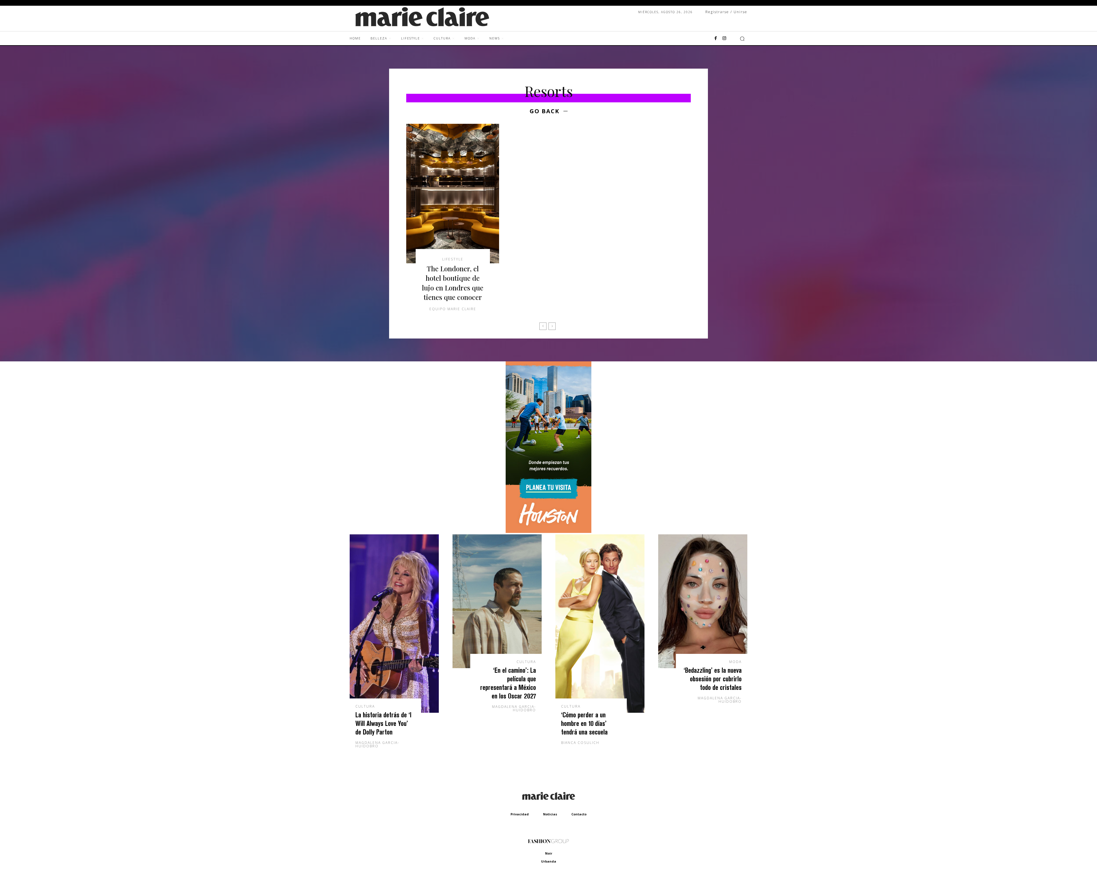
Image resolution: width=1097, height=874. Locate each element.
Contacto (578, 814)
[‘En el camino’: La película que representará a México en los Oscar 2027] (497, 601)
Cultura (365, 706)
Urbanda (548, 861)
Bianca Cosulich (580, 742)
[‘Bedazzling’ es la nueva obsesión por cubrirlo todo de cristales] (702, 601)
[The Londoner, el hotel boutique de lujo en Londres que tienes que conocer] (452, 193)
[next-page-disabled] (552, 326)
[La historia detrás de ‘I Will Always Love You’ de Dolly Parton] (394, 623)
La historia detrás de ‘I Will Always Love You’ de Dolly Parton (383, 723)
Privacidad (520, 814)
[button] (742, 38)
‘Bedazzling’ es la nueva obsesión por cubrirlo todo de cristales (713, 679)
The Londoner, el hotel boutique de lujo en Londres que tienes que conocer (452, 283)
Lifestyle (452, 259)
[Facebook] (715, 38)
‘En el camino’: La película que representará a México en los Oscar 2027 (508, 683)
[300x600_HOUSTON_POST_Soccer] (548, 531)
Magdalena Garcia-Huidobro (377, 744)
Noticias (550, 814)
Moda (735, 662)
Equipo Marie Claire (452, 308)
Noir (548, 853)
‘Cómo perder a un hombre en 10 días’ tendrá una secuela (584, 723)
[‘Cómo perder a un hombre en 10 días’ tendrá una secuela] (599, 623)
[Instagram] (724, 38)
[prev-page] (543, 326)
